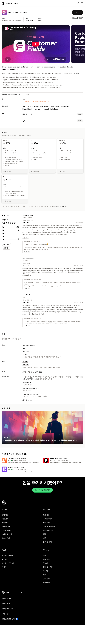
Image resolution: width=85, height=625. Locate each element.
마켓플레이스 (47, 519)
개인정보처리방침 (28, 345)
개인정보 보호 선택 (8, 619)
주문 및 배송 (6, 526)
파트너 (45, 571)
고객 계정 (30, 107)
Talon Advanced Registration (17, 458)
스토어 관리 (6, 538)
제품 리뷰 (46, 523)
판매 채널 (5, 515)
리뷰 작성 (6, 244)
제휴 (44, 575)
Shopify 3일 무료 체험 (42, 490)
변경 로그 (38, 372)
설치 (77, 12)
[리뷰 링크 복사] (34, 215)
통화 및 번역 (47, 542)
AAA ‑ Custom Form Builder (58, 458)
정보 (44, 555)
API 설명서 (5, 559)
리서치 (4, 567)
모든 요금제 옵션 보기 (60, 206)
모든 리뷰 (6, 248)
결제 (24, 107)
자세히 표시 (25, 238)
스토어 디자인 (6, 530)
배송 (44, 538)
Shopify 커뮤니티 (8, 563)
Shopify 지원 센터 (8, 555)
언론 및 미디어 (48, 567)
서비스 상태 (47, 582)
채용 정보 (46, 559)
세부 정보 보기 (27, 400)
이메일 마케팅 (48, 530)
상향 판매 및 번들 (49, 526)
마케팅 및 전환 (7, 534)
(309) (31, 20)
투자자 (45, 563)
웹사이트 (25, 365)
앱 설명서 (25, 354)
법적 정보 (46, 579)
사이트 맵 (5, 614)
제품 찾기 (5, 519)
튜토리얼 (25, 351)
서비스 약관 (6, 604)
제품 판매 (5, 523)
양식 (24, 121)
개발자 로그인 (6, 598)
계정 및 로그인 (27, 114)
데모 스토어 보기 (77, 18)
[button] (22, 461)
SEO (44, 534)
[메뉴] (82, 3)
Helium (40, 20)
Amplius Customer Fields (16, 467)
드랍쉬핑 (46, 515)
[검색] (79, 3)
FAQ (23, 348)
